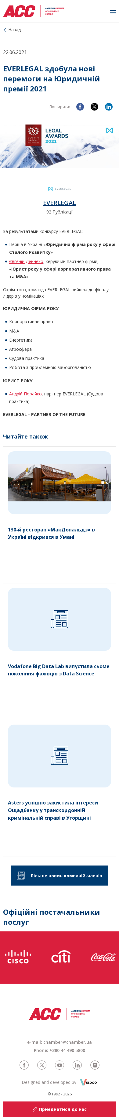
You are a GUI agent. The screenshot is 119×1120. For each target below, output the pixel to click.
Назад (14, 29)
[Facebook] (80, 106)
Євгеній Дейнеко (26, 261)
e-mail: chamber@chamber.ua (59, 1042)
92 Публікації (59, 212)
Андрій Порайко (25, 394)
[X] (94, 106)
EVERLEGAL (59, 203)
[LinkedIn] (108, 106)
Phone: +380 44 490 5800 (59, 1050)
